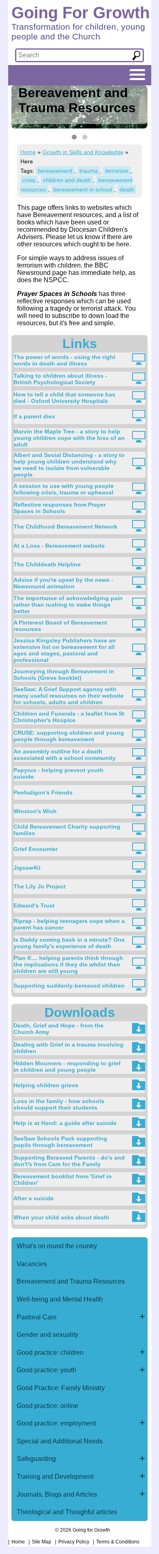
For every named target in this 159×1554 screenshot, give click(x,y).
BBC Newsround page (62, 269)
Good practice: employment (56, 1423)
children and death (67, 180)
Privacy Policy (73, 1542)
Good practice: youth (46, 1370)
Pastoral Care (37, 1317)
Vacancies (32, 1263)
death (126, 189)
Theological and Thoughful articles (67, 1511)
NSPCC (55, 279)
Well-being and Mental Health (60, 1299)
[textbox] (71, 55)
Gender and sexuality (47, 1334)
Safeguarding (36, 1458)
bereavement (55, 171)
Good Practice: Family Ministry (61, 1387)
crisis (28, 180)
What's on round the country (57, 1246)
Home (28, 152)
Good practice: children (50, 1352)
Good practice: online (47, 1405)
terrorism (116, 171)
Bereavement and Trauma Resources (71, 1281)
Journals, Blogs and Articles (57, 1494)
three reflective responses (71, 297)
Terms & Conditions (117, 1542)
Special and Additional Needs (60, 1441)
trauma (89, 171)
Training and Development (55, 1476)
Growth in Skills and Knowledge (83, 152)
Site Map (41, 1542)
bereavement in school (82, 189)
